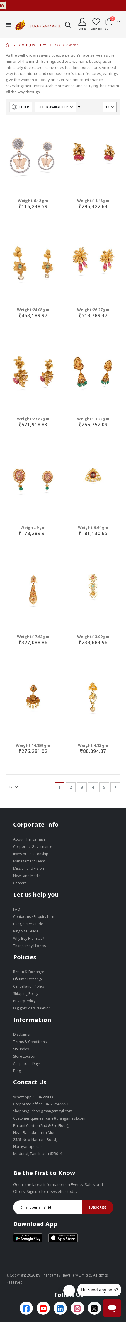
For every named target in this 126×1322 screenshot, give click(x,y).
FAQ (16, 909)
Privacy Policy (24, 1000)
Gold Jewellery (32, 45)
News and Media (27, 875)
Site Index (21, 1048)
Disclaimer (22, 1034)
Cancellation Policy (29, 986)
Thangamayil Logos (29, 945)
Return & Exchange (28, 971)
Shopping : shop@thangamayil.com (42, 1111)
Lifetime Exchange (28, 978)
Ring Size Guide (26, 931)
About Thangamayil (29, 839)
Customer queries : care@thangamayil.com (49, 1118)
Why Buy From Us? (28, 938)
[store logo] (38, 24)
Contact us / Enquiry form (34, 916)
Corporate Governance (32, 846)
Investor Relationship (30, 853)
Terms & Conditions (30, 1041)
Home (8, 45)
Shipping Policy (25, 993)
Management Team (29, 861)
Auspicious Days (27, 1063)
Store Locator (24, 1056)
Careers (19, 883)
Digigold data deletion (32, 1008)
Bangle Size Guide (28, 923)
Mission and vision (28, 868)
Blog (17, 1070)
